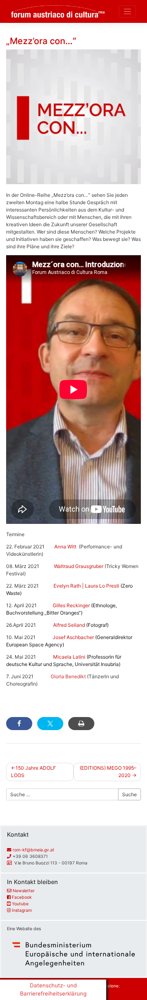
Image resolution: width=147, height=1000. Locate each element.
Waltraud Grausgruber (78, 566)
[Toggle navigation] (127, 11)
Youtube (20, 903)
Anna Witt (65, 546)
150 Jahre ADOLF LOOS (33, 771)
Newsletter (24, 890)
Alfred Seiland (80, 625)
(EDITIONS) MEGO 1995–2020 (108, 771)
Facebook (22, 897)
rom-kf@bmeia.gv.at (33, 850)
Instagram (22, 910)
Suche (129, 794)
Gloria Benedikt (69, 676)
